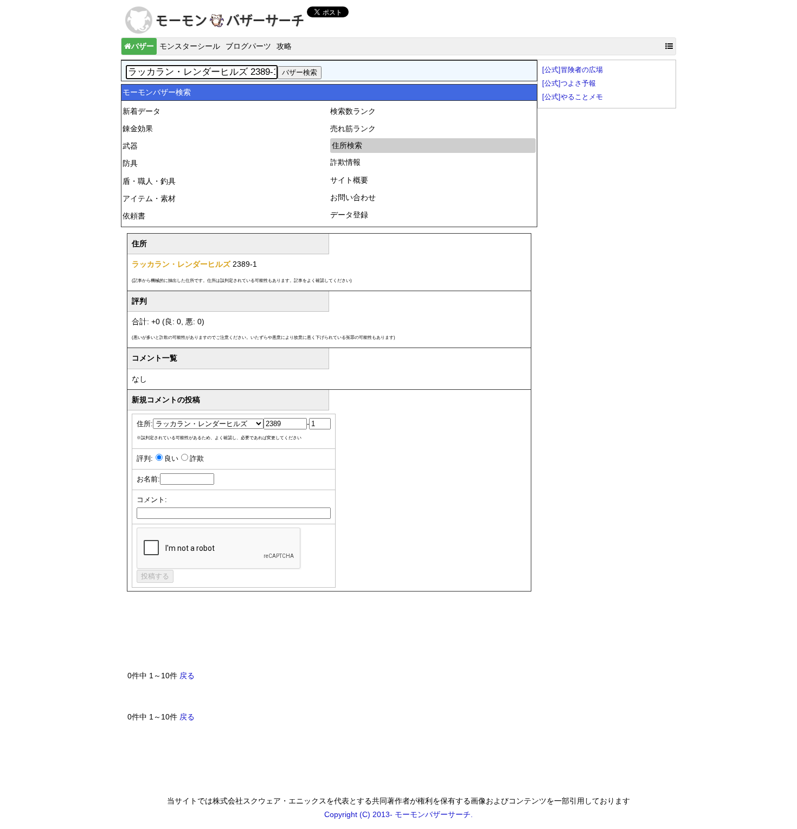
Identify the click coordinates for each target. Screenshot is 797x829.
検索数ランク (353, 111)
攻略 (284, 46)
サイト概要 (349, 180)
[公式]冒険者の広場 (572, 70)
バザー (142, 46)
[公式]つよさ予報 (569, 83)
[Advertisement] (324, 635)
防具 (130, 163)
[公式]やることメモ (572, 97)
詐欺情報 (345, 162)
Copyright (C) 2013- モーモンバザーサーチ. (398, 814)
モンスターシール (189, 46)
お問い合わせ (353, 197)
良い (171, 458)
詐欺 (197, 458)
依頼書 (134, 215)
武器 (130, 146)
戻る (187, 675)
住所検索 (347, 145)
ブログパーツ (248, 46)
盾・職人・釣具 (149, 181)
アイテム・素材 (149, 198)
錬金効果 (138, 128)
